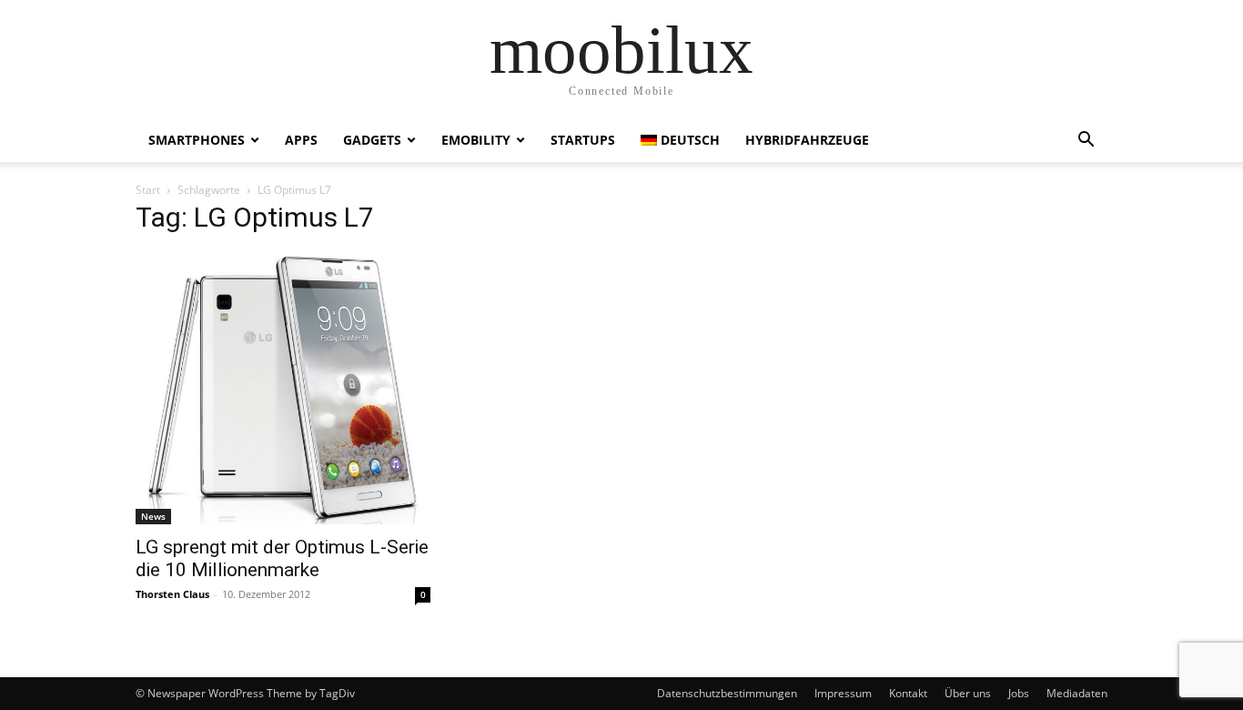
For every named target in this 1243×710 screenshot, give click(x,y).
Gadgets (372, 139)
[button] (1085, 141)
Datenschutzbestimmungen (727, 693)
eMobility (475, 139)
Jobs (1018, 693)
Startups (583, 139)
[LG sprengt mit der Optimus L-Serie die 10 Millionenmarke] (283, 388)
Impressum (843, 693)
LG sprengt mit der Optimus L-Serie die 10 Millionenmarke (282, 558)
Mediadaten (1076, 693)
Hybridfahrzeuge (807, 139)
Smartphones (196, 139)
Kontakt (908, 693)
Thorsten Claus (172, 594)
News (153, 516)
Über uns (968, 693)
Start (148, 190)
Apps (301, 139)
